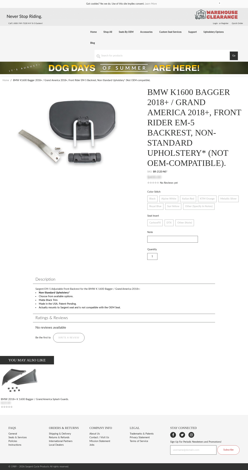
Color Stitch (153, 192)
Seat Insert (153, 216)
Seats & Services (17, 437)
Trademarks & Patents (142, 433)
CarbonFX (155, 222)
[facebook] (173, 435)
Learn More (151, 4)
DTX (169, 222)
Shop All (107, 32)
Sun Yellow (173, 206)
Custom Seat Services (170, 32)
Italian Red (188, 198)
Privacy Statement (140, 437)
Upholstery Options (213, 32)
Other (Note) (184, 222)
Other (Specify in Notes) (199, 206)
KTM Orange (207, 198)
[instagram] (191, 435)
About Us (94, 433)
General (12, 433)
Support (192, 32)
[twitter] (182, 435)
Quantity (152, 249)
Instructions (14, 445)
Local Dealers (56, 445)
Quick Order (237, 23)
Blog (92, 43)
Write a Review (68, 338)
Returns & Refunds (59, 437)
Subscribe (228, 450)
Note (150, 232)
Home (93, 32)
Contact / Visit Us (99, 437)
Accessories (146, 32)
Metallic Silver (228, 198)
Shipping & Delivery (60, 433)
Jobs (91, 445)
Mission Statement (99, 441)
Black (152, 198)
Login (215, 23)
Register (224, 23)
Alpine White (168, 198)
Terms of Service (139, 441)
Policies (12, 441)
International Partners (61, 441)
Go (233, 56)
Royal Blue (155, 206)
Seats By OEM (126, 32)
